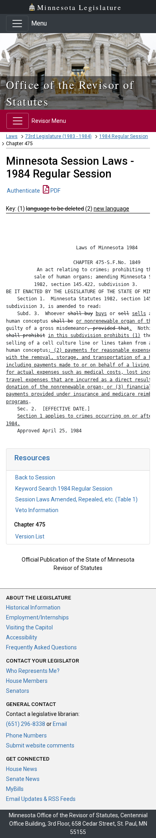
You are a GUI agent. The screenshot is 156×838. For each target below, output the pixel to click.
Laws (12, 136)
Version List (29, 536)
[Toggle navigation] (17, 24)
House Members (27, 681)
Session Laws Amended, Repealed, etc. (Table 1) (76, 499)
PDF (54, 190)
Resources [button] (32, 458)
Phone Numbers (26, 735)
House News (21, 769)
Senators (17, 691)
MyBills (15, 789)
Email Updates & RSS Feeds (41, 799)
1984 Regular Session (123, 136)
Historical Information (33, 607)
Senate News (23, 779)
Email (60, 724)
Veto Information (36, 510)
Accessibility (21, 637)
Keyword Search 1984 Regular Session (63, 488)
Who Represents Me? (33, 671)
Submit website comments (40, 745)
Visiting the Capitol (29, 627)
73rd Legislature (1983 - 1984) (58, 136)
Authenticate (23, 190)
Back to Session (35, 477)
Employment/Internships (37, 617)
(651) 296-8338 (25, 724)
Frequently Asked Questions (41, 647)
